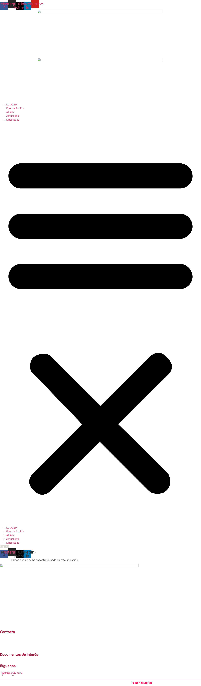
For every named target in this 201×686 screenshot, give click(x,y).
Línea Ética (12, 119)
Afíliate (10, 112)
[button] (100, 323)
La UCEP (11, 104)
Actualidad (12, 115)
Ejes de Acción (15, 108)
